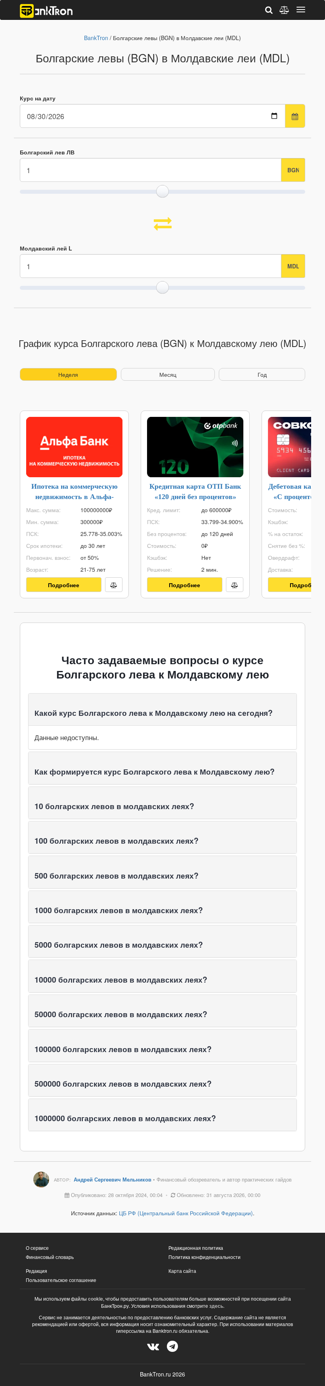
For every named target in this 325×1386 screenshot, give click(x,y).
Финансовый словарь (50, 1256)
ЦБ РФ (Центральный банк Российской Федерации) (186, 1213)
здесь (216, 1305)
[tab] (162, 709)
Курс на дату (37, 98)
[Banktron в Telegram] (172, 1346)
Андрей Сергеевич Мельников (113, 1179)
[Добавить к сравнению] (113, 584)
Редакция (36, 1270)
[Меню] (300, 9)
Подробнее (63, 585)
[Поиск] (268, 9)
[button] (153, 712)
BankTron (96, 38)
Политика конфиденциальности (204, 1256)
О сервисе (37, 1247)
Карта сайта (182, 1270)
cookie (95, 1298)
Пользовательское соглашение (61, 1279)
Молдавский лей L (46, 248)
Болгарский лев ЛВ (47, 152)
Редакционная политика (195, 1247)
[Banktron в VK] (153, 1346)
